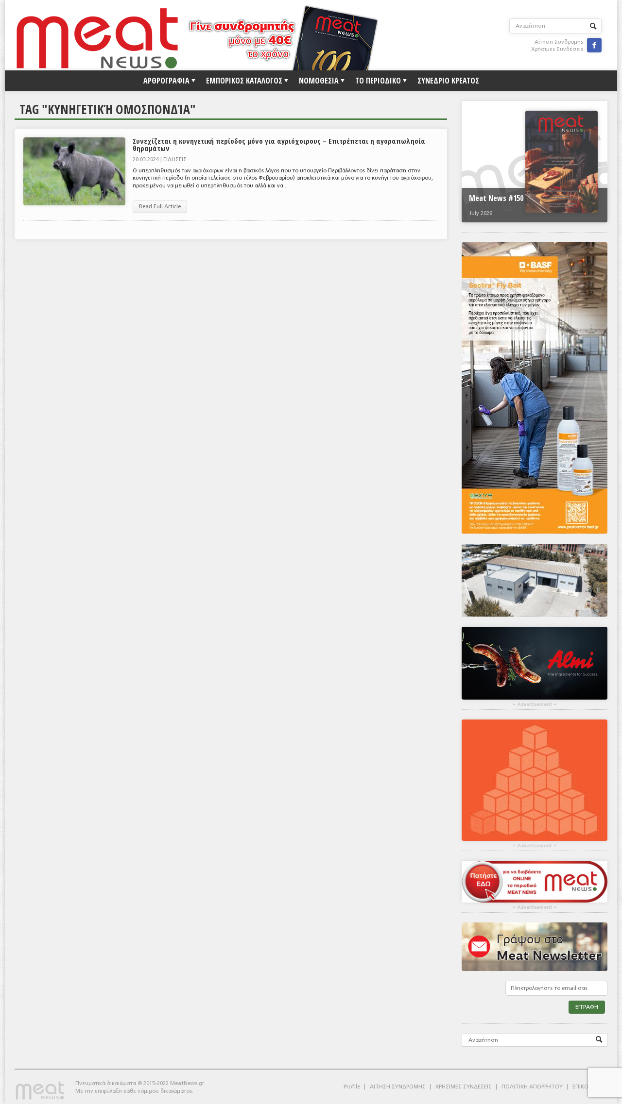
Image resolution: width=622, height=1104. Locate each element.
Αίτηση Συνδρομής (559, 42)
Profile (352, 1087)
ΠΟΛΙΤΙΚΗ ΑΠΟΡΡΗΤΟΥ (532, 1087)
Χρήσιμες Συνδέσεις (557, 49)
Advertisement (534, 704)
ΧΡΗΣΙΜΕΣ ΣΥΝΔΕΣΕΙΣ (463, 1087)
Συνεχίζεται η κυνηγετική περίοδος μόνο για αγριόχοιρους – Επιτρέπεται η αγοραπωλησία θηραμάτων (279, 144)
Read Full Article (160, 206)
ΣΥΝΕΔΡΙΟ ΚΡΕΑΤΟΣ (448, 80)
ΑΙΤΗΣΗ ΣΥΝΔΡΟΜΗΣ (398, 1087)
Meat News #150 (496, 198)
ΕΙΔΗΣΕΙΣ (175, 159)
